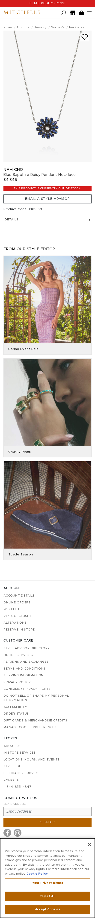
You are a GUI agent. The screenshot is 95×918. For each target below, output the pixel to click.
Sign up (47, 822)
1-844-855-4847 (17, 786)
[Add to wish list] (84, 37)
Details (11, 219)
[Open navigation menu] (89, 13)
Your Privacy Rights (47, 882)
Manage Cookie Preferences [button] (29, 727)
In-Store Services (19, 752)
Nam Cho (13, 170)
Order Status (16, 713)
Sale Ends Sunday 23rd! (47, 3)
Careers (11, 779)
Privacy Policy (17, 682)
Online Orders (17, 602)
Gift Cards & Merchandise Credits (35, 720)
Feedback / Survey (20, 773)
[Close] (89, 844)
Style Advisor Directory (26, 648)
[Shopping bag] (81, 13)
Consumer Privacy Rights (26, 688)
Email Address (15, 804)
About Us (12, 746)
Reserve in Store (19, 629)
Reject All (47, 896)
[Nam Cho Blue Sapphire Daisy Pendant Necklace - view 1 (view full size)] (47, 96)
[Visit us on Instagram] (17, 833)
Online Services (18, 655)
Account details (19, 595)
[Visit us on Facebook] (7, 833)
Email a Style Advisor (47, 198)
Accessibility (15, 707)
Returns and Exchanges (26, 661)
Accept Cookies (47, 909)
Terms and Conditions (24, 668)
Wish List (11, 609)
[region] (47, 878)
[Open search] (63, 13)
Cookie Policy (37, 873)
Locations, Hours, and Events (31, 759)
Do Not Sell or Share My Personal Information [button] (36, 698)
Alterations (15, 622)
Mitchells (22, 13)
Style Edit (12, 766)
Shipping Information (23, 675)
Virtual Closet (17, 616)
